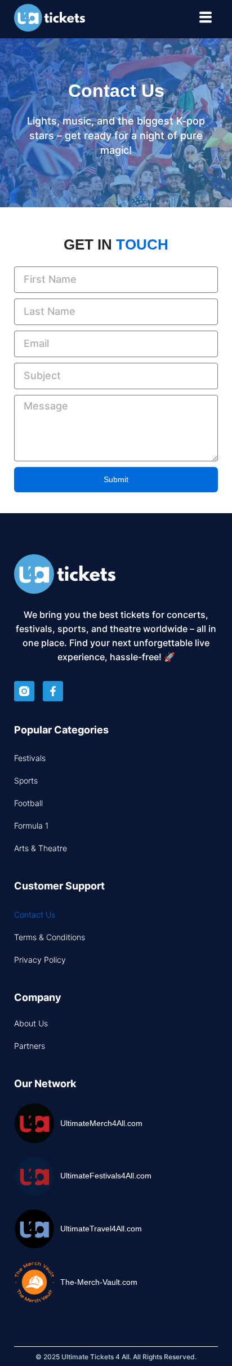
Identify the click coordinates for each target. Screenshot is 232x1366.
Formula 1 (31, 825)
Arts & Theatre (40, 848)
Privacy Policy (40, 959)
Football (28, 803)
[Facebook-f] (53, 691)
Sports (26, 780)
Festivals (30, 758)
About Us (31, 1023)
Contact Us (34, 914)
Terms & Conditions (49, 937)
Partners (29, 1046)
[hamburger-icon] (205, 19)
